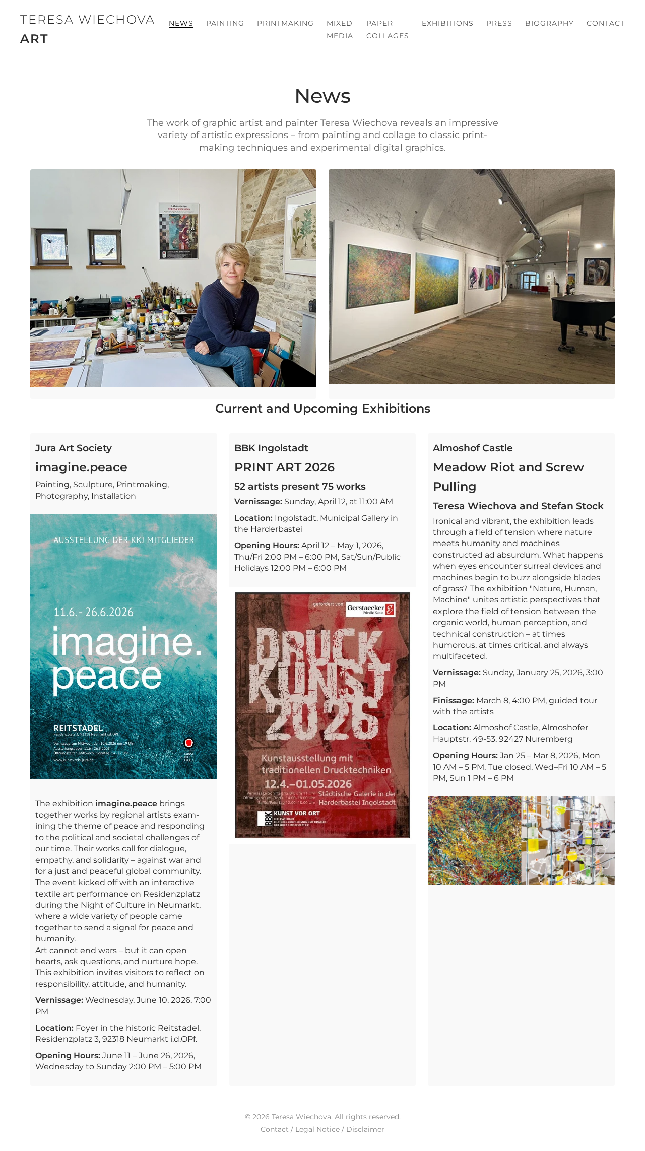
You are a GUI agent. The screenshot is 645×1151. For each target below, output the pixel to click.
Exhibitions (448, 23)
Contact (606, 23)
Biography (549, 23)
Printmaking (285, 23)
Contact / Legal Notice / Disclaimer (322, 1129)
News (181, 23)
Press (499, 23)
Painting (225, 23)
